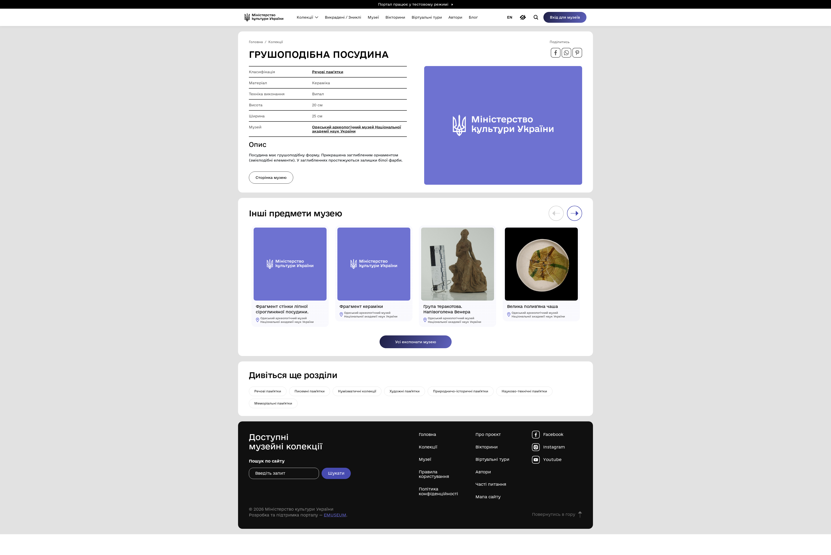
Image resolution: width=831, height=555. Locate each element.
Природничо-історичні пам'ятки (460, 391)
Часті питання (490, 484)
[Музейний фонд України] (266, 17)
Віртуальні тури (492, 459)
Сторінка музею (271, 177)
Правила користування (434, 474)
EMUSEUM (335, 515)
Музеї (425, 459)
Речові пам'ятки (327, 72)
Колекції (428, 447)
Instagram (554, 447)
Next (574, 213)
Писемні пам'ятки (310, 391)
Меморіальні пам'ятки (273, 403)
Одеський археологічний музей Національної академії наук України (356, 129)
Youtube (552, 459)
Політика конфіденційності (438, 491)
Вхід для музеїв (565, 17)
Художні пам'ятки (405, 391)
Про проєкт (488, 434)
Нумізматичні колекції (357, 391)
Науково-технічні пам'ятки (524, 391)
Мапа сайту (488, 497)
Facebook (553, 434)
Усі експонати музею (415, 342)
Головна (427, 434)
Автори (483, 472)
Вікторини (486, 447)
